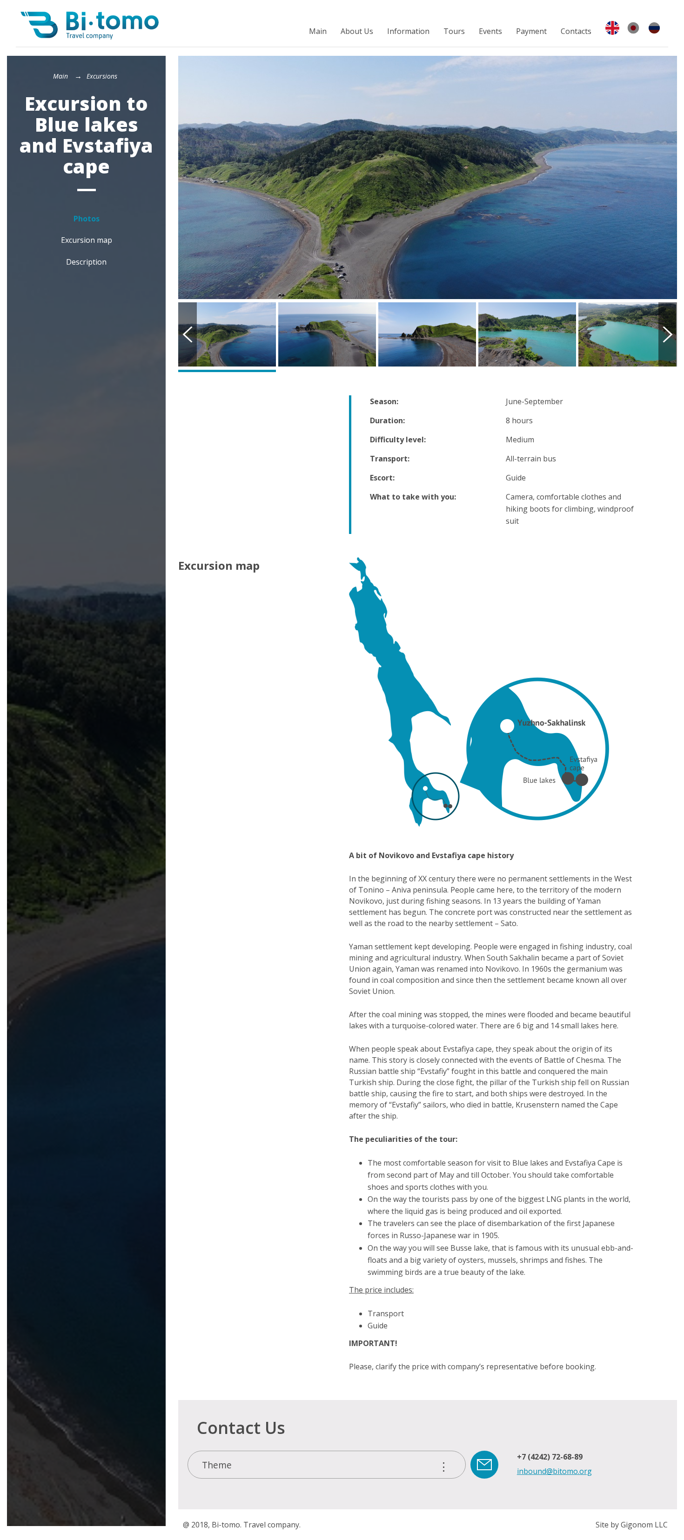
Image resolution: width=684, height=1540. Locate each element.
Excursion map (86, 240)
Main (318, 31)
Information (408, 31)
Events (490, 31)
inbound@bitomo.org (554, 1471)
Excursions (102, 76)
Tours (454, 31)
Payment (531, 31)
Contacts (576, 31)
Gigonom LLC (644, 1525)
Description (86, 262)
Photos (87, 218)
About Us (357, 31)
